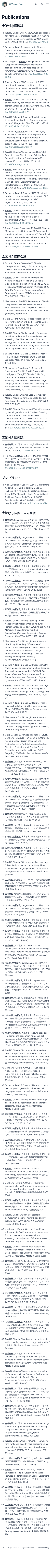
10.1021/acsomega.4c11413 (18, 164)
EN (42, 4)
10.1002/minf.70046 (38, 42)
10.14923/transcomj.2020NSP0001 (21, 468)
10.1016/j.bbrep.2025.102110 (18, 147)
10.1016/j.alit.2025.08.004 (17, 126)
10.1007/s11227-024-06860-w (19, 205)
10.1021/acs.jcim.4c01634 (36, 188)
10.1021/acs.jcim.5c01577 (17, 112)
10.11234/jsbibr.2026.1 (29, 450)
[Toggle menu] (47, 4)
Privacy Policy (43, 1547)
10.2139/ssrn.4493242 (38, 503)
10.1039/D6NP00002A (15, 56)
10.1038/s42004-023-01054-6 (23, 246)
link (28, 296)
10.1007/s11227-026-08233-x (23, 94)
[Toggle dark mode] (36, 4)
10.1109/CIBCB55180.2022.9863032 (26, 427)
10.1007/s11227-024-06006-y (19, 223)
